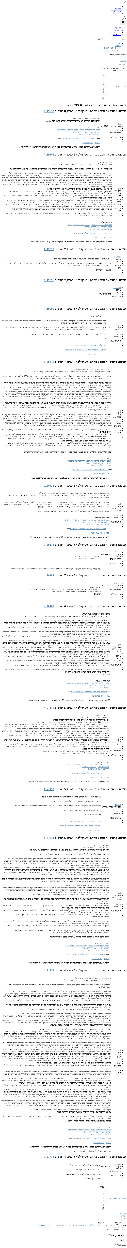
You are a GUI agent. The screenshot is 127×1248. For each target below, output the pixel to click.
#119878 (49, 249)
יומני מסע (122, 64)
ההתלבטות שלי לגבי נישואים (89, 134)
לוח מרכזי (122, 62)
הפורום (123, 59)
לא (122, 1240)
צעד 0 (97, 143)
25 (103, 98)
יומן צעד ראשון (87, 143)
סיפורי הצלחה (116, 11)
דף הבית (118, 6)
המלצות (118, 9)
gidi (119, 124)
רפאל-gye (43, 1225)
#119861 (49, 154)
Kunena (116, 1227)
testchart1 (101, 1225)
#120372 (49, 485)
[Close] (123, 22)
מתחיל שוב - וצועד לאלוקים (85, 1225)
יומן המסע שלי (94, 132)
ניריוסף (58, 1225)
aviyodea (117, 257)
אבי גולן (118, 552)
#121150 (49, 789)
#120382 (49, 575)
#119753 (49, 111)
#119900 (49, 308)
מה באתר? (117, 13)
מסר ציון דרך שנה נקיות (97, 354)
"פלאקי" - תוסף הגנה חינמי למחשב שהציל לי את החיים (85, 350)
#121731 (49, 1156)
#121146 (49, 707)
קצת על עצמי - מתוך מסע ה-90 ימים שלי (91, 345)
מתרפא (118, 325)
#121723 (49, 970)
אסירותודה (110, 1225)
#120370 (49, 361)
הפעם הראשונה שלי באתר (90, 130)
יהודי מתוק (117, 583)
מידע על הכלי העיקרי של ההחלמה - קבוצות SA (79, 138)
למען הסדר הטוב (68, 1225)
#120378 (49, 544)
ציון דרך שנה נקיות (80, 132)
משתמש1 (117, 288)
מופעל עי (122, 1227)
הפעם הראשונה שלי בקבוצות (67, 130)
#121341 (49, 837)
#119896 (49, 280)
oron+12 (51, 1225)
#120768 (49, 606)
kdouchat (117, 1164)
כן (125, 1240)
